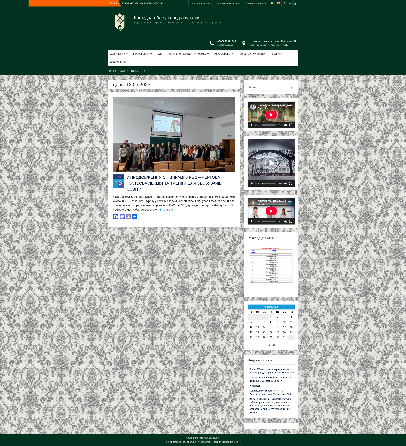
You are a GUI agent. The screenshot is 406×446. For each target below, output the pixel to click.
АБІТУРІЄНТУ (117, 53)
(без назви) (255, 386)
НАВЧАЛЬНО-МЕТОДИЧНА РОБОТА (186, 53)
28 (264, 337)
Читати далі (166, 209)
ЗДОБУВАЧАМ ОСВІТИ (252, 53)
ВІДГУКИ (277, 53)
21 (264, 332)
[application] (271, 115)
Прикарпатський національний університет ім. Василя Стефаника (199, 442)
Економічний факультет (228, 3)
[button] (271, 163)
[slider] (268, 183)
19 (251, 332)
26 (251, 337)
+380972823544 (226, 41)
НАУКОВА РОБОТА (223, 53)
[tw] (289, 3)
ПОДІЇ (159, 53)
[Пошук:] (271, 87)
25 (291, 332)
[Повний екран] (290, 125)
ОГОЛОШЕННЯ (118, 62)
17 (284, 327)
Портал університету (201, 3)
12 (251, 327)
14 (264, 327)
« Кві (267, 345)
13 (257, 327)
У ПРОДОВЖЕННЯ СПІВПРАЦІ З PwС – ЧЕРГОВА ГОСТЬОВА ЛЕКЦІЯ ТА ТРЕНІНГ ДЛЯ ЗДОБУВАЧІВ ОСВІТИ (174, 183)
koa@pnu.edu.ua (225, 45)
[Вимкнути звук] (285, 125)
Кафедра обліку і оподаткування (167, 17)
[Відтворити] (251, 125)
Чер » (274, 345)
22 (271, 332)
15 (271, 327)
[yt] (295, 3)
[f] (284, 3)
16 (277, 327)
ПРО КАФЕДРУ (140, 53)
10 (284, 322)
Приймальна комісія (256, 3)
